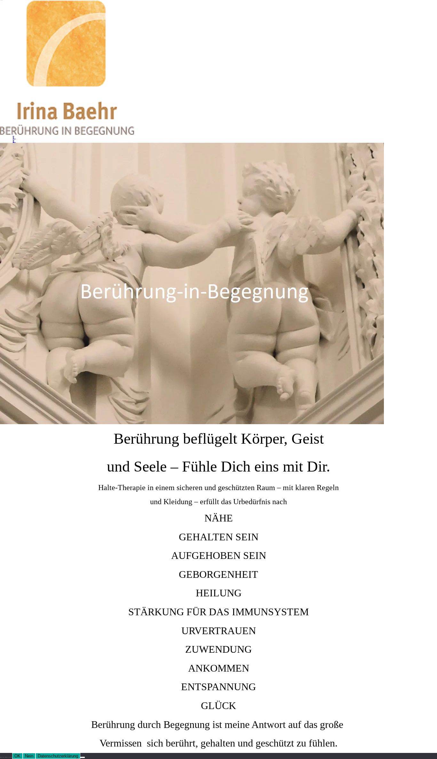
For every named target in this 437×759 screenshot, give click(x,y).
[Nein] (82, 757)
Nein (29, 756)
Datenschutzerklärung (58, 756)
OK (17, 756)
